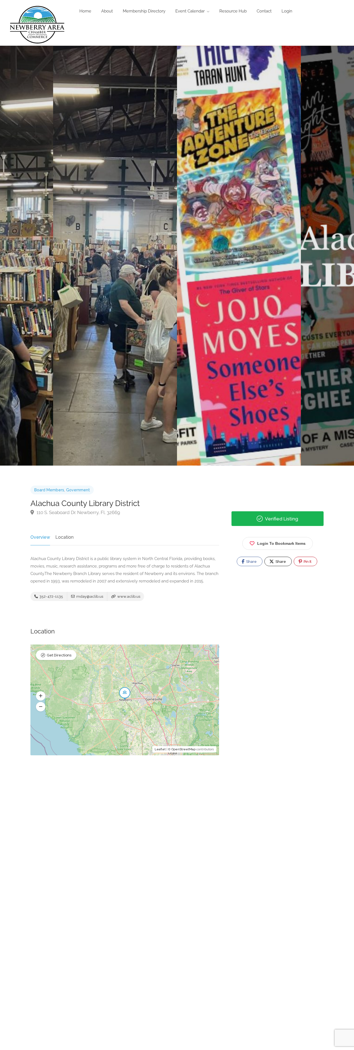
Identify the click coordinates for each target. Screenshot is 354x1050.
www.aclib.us (128, 596)
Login (287, 11)
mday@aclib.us (89, 596)
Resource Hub (233, 11)
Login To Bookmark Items (281, 543)
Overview (40, 537)
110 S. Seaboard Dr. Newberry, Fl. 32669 (77, 512)
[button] (40, 695)
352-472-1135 (51, 596)
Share (251, 561)
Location (64, 537)
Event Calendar (190, 11)
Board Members (49, 490)
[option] (239, 256)
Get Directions (59, 655)
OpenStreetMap (183, 749)
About (107, 11)
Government (78, 490)
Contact (264, 11)
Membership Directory (144, 11)
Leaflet (160, 749)
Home (85, 11)
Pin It (307, 561)
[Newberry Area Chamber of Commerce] (37, 24)
